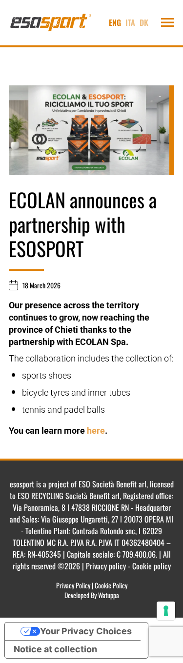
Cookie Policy (111, 585)
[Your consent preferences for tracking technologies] (166, 611)
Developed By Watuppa (91, 595)
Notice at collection (55, 649)
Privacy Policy (73, 585)
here (96, 430)
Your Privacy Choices (86, 631)
